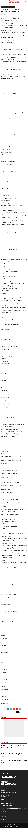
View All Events (3, 819)
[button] (26, 2)
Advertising (10, 824)
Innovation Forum (16, 824)
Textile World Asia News (11, 6)
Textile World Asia (3, 6)
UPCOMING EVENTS (6, 803)
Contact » (2, 799)
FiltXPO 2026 (3, 810)
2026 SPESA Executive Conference (8, 814)
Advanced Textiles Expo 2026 (7, 805)
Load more (14, 767)
